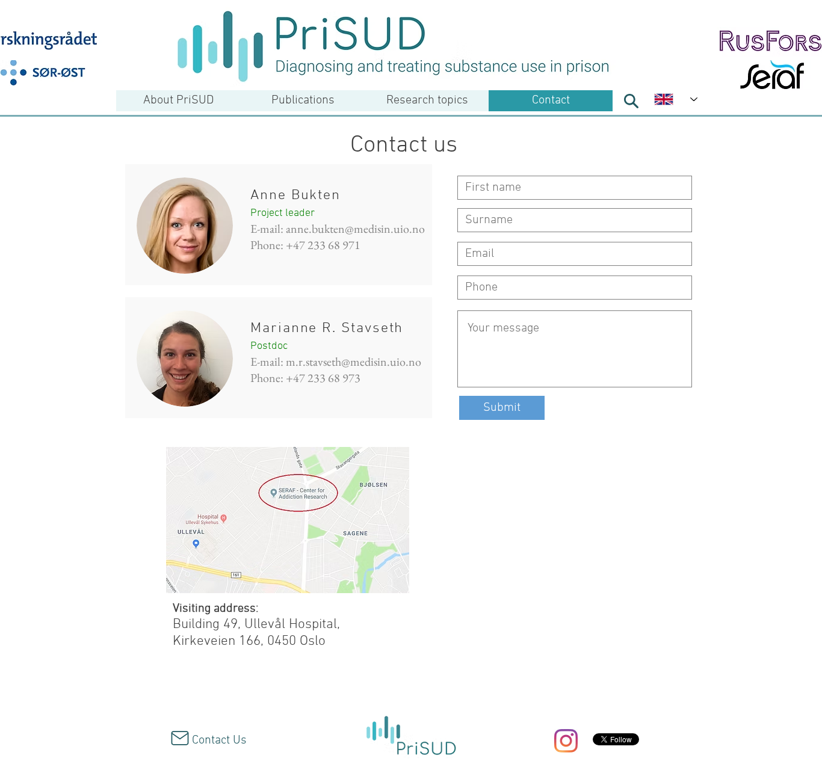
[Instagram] (566, 741)
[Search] (630, 100)
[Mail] (180, 738)
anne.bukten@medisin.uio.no (355, 228)
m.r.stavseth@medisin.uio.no (353, 361)
